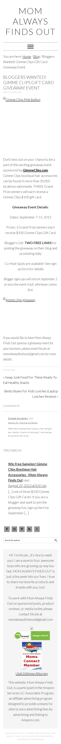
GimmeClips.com (35, 170)
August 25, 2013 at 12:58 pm (23, 422)
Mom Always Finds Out (30, 21)
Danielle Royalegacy (18, 418)
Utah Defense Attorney (32, 673)
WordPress (37, 739)
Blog (13, 370)
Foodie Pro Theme (36, 733)
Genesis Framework (41, 736)
